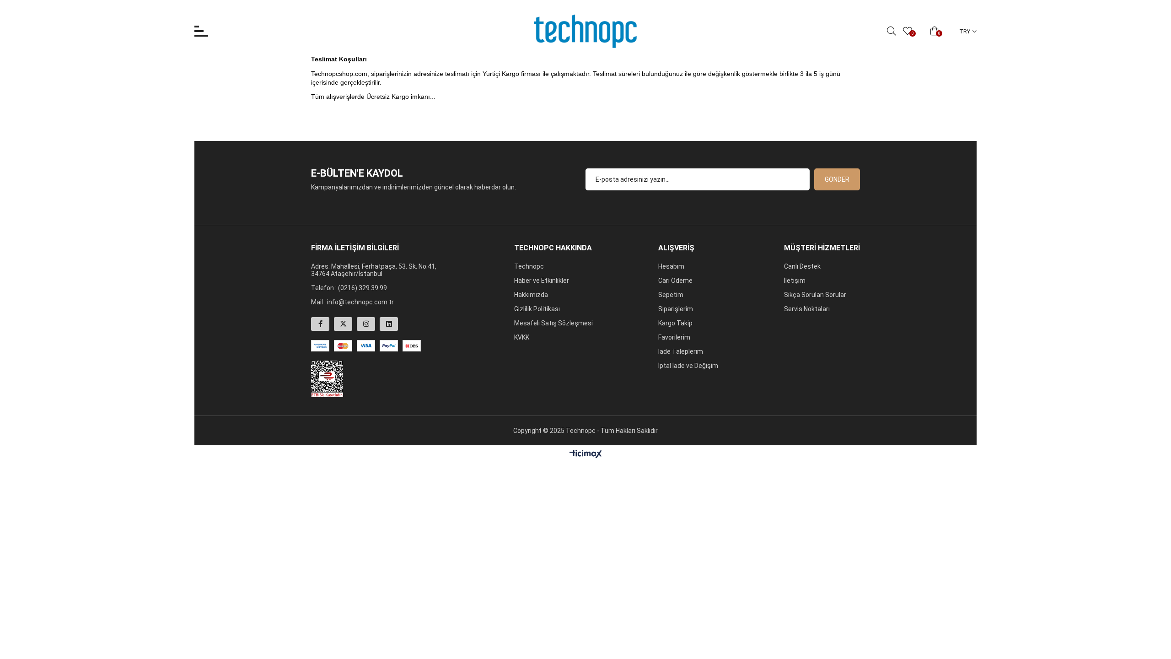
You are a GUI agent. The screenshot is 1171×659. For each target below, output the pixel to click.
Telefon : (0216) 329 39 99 (349, 288)
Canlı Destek (802, 266)
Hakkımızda (531, 294)
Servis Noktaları (807, 309)
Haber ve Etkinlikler (541, 280)
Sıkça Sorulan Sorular (815, 294)
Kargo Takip (675, 323)
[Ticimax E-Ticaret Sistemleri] (585, 454)
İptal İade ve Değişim (688, 365)
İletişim (795, 280)
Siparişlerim (675, 309)
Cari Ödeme (675, 280)
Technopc (529, 266)
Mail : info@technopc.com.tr (352, 302)
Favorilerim (674, 337)
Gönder (837, 179)
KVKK (521, 337)
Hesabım (671, 266)
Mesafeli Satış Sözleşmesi (553, 323)
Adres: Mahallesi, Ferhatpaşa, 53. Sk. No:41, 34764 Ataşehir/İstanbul (373, 270)
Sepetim (670, 294)
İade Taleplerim (680, 351)
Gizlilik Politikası (537, 309)
